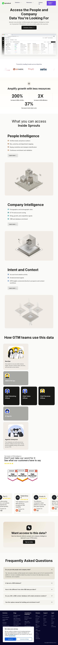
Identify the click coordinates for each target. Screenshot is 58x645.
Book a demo (50, 3)
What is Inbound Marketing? (38, 637)
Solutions (17, 2)
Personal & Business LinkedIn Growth (28, 618)
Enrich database (6, 617)
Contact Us (41, 3)
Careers (45, 622)
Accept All (10, 639)
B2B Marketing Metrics (37, 626)
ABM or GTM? (16, 622)
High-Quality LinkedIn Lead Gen (27, 623)
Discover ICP (5, 615)
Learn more (12, 155)
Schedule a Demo (28, 27)
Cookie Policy (12, 635)
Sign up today (29, 542)
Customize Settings (24, 639)
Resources (29, 2)
